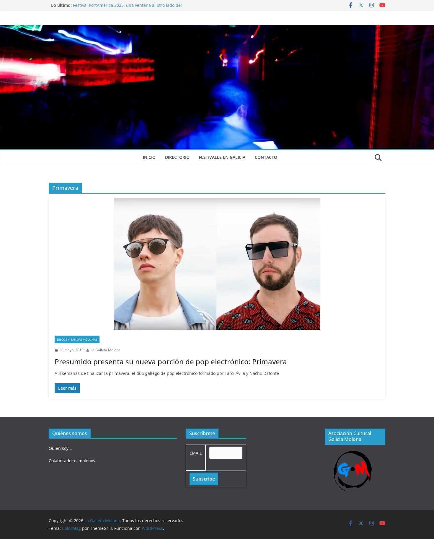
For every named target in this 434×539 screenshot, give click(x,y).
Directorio (177, 157)
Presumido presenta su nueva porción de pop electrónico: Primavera (171, 361)
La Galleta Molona (105, 349)
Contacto (266, 157)
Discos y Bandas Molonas (77, 339)
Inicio (149, 157)
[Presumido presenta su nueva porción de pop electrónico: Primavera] (217, 264)
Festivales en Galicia (222, 157)
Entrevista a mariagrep (95, 3)
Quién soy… (60, 448)
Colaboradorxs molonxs (72, 460)
